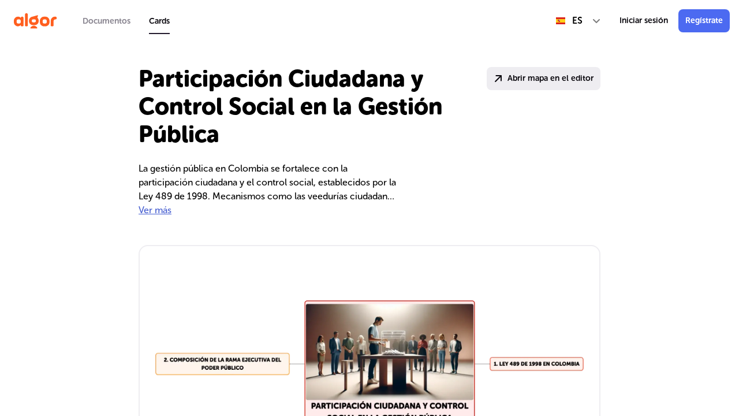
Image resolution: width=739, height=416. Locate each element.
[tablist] (126, 21)
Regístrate (704, 20)
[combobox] (578, 21)
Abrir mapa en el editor (550, 78)
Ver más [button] (155, 210)
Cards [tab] (159, 21)
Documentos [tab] (106, 21)
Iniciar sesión (643, 20)
